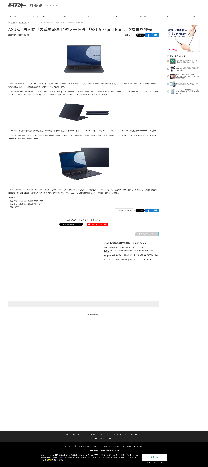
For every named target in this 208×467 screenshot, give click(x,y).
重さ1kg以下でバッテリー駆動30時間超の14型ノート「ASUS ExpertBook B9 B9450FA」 (128, 251)
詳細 (50, 460)
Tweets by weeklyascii (92, 314)
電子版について (138, 446)
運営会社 (96, 446)
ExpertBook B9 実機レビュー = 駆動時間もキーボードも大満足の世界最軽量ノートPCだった (131, 255)
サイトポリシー (69, 446)
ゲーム (169, 16)
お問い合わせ (106, 446)
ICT (126, 434)
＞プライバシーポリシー (154, 462)
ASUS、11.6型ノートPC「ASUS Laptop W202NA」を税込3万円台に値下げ (127, 259)
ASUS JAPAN (15, 207)
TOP (65, 16)
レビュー (91, 16)
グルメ (195, 16)
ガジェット (142, 16)
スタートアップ (117, 434)
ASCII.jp (95, 438)
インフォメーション (39, 16)
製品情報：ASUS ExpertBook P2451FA (25, 204)
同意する (154, 457)
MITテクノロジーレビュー (110, 438)
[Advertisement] (160, 6)
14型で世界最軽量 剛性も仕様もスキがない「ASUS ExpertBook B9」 (126, 247)
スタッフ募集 (127, 446)
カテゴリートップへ (147, 234)
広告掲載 (116, 446)
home (13, 23)
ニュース (117, 16)
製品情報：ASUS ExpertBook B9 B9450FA (26, 200)
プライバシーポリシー (83, 446)
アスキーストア (13, 16)
